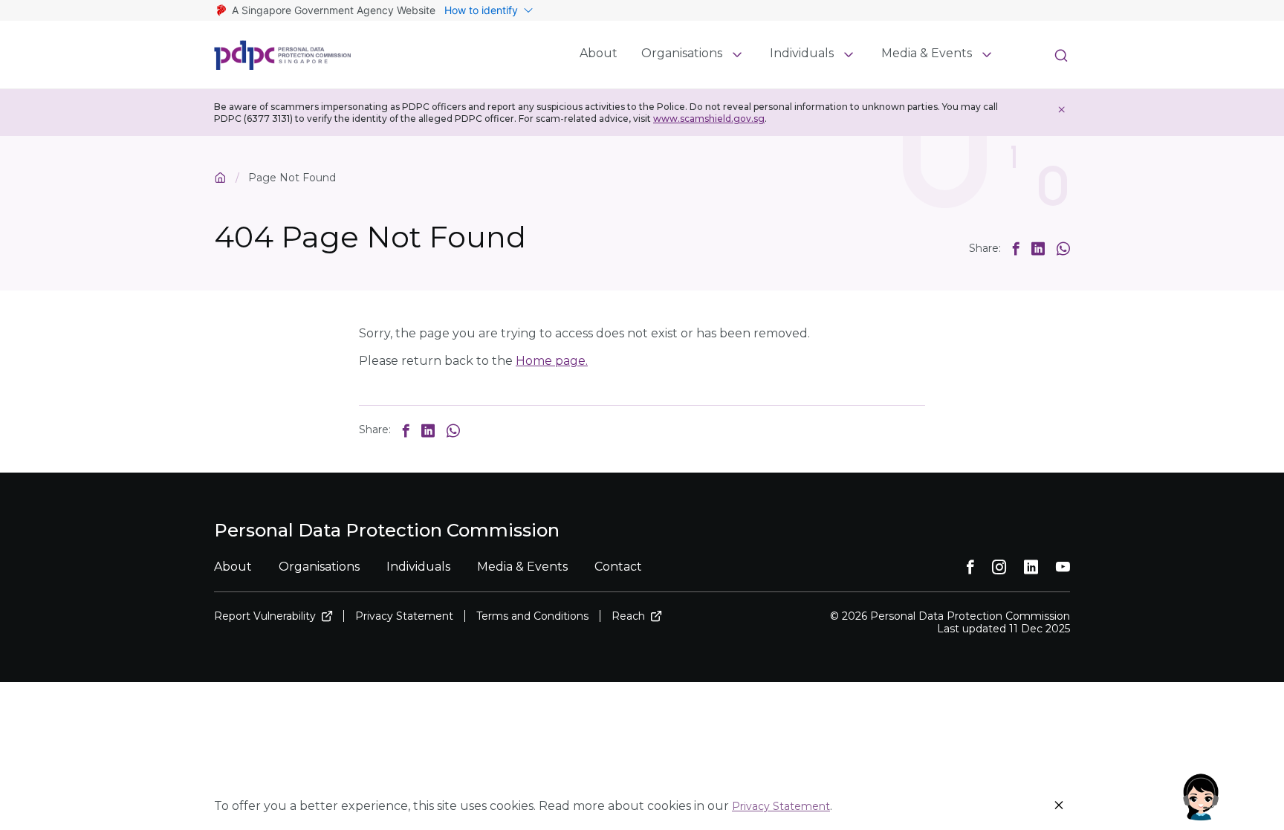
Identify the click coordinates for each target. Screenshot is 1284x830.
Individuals (802, 53)
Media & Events (926, 53)
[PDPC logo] (282, 55)
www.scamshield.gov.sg (709, 118)
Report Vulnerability (265, 616)
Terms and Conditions (532, 616)
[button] (1016, 248)
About (598, 53)
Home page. (552, 361)
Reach (628, 616)
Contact (618, 567)
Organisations (681, 53)
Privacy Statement (781, 806)
